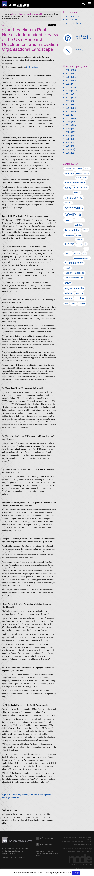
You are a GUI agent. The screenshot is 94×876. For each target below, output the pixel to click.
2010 (68, 125)
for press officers (74, 23)
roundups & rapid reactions (84, 37)
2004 (68, 146)
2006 (68, 139)
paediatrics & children (74, 273)
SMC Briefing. (32, 67)
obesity (68, 268)
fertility (79, 244)
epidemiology (69, 244)
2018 (68, 97)
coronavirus (74, 208)
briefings (80, 49)
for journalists (72, 16)
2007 (68, 135)
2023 (68, 80)
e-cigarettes (69, 235)
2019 (68, 94)
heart (84, 253)
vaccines (80, 298)
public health (69, 293)
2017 (68, 101)
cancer (68, 187)
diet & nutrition (72, 230)
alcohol (87, 168)
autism (78, 178)
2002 (68, 153)
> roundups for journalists (33, 14)
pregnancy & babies (74, 288)
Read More (67, 873)
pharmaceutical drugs (74, 278)
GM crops (77, 253)
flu (86, 244)
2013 (68, 115)
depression (79, 220)
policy (68, 283)
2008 (68, 132)
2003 (68, 149)
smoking (79, 293)
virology (73, 303)
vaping (66, 303)
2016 (68, 104)
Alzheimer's (69, 173)
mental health (76, 262)
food (86, 249)
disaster (85, 230)
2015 (68, 108)
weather (82, 304)
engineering (79, 239)
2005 (68, 142)
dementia (69, 220)
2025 (68, 73)
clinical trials (68, 202)
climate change (73, 197)
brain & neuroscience (75, 182)
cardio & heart (81, 187)
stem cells (68, 298)
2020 (68, 90)
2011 (68, 122)
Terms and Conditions (9, 857)
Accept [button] (76, 873)
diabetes (78, 225)
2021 (68, 87)
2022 (68, 84)
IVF (66, 262)
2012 (68, 118)
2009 (68, 128)
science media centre (18, 14)
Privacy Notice (23, 857)
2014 (68, 111)
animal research (82, 173)
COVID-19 (73, 215)
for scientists (72, 19)
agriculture (68, 168)
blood (85, 177)
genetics (68, 253)
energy (78, 235)
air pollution (77, 169)
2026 (68, 70)
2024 (68, 77)
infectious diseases (82, 258)
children (77, 193)
